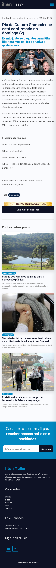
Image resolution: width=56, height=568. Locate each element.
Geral (7, 505)
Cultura (8, 497)
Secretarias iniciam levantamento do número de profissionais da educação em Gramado (27, 340)
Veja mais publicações (28, 209)
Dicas (7, 500)
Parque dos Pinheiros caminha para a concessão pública (23, 278)
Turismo (8, 508)
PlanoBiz (35, 562)
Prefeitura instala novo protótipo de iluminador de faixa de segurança (22, 399)
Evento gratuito (14, 195)
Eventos (8, 502)
